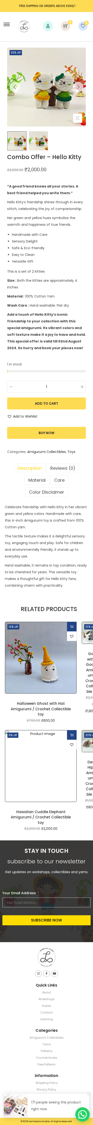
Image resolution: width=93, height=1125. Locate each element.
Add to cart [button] (72, 626)
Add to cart (46, 403)
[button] (22, 416)
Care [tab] (59, 480)
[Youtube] (54, 973)
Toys (71, 451)
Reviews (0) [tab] (62, 468)
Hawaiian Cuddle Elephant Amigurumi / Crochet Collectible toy (41, 817)
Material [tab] (37, 480)
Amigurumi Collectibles (46, 451)
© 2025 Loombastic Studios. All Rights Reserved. (46, 1121)
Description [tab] (30, 468)
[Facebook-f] (46, 973)
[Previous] (15, 87)
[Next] (78, 87)
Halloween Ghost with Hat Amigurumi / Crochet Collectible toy (41, 709)
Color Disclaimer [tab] (46, 492)
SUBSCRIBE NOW (46, 920)
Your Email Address (19, 893)
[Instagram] (38, 973)
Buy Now (46, 432)
